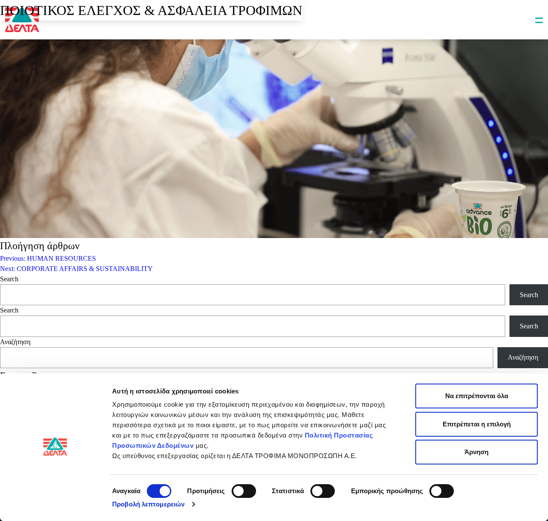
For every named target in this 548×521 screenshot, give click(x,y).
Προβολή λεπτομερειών (148, 504)
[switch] (244, 491)
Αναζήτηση (15, 341)
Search (9, 279)
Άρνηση (476, 452)
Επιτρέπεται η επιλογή (477, 424)
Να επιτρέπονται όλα (476, 395)
